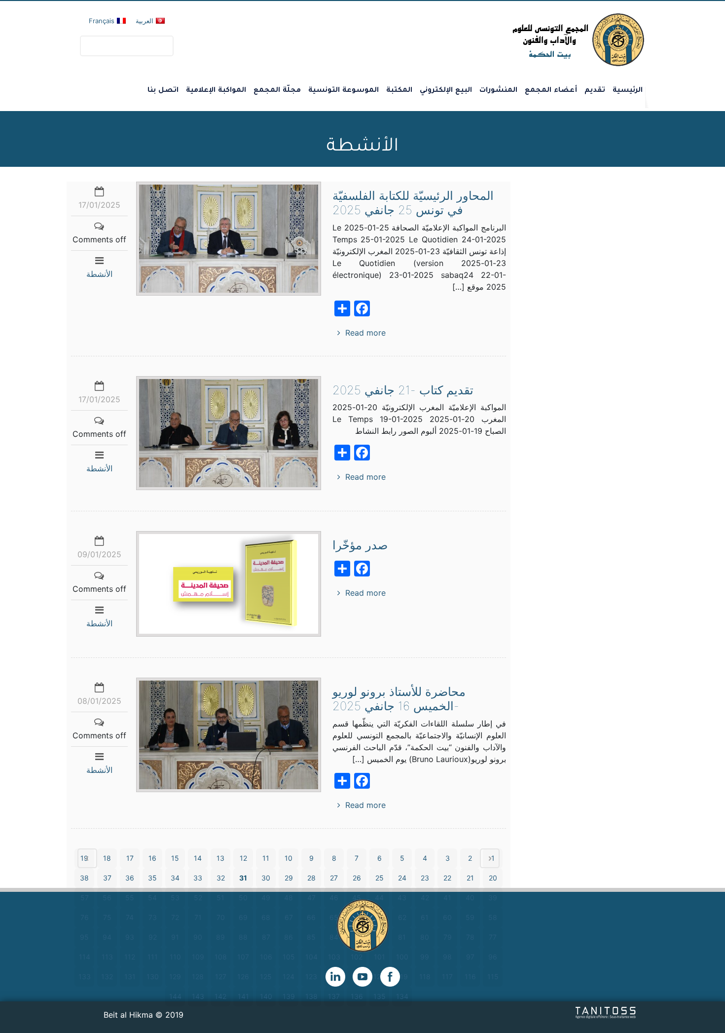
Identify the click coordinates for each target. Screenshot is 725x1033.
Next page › (490, 858)
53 (175, 897)
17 (130, 858)
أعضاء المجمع (551, 91)
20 (493, 878)
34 (175, 878)
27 (334, 878)
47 (311, 897)
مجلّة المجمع (277, 91)
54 (152, 897)
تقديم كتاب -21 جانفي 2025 (402, 390)
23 (425, 878)
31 (243, 878)
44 (379, 897)
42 (425, 897)
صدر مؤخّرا (360, 545)
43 (402, 897)
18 (107, 858)
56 (107, 897)
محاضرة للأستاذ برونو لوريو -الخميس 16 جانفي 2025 (399, 699)
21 (470, 878)
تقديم (594, 91)
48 (288, 897)
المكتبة (399, 91)
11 (265, 858)
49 (265, 897)
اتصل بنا (163, 91)
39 (492, 897)
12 (243, 858)
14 (198, 858)
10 (288, 858)
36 (129, 878)
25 (379, 878)
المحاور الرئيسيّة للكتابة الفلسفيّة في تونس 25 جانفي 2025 (413, 203)
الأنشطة (99, 274)
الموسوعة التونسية (343, 91)
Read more (365, 333)
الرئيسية (628, 91)
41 (447, 897)
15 (175, 858)
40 (470, 897)
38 (84, 878)
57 (84, 897)
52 (198, 897)
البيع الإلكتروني (446, 91)
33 (197, 878)
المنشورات (498, 91)
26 (357, 878)
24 (402, 878)
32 (221, 878)
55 (129, 897)
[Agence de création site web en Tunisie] (606, 1012)
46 (333, 897)
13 (220, 858)
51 (220, 897)
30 (265, 878)
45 (356, 897)
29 (289, 878)
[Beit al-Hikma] (542, 39)
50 (243, 897)
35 (152, 878)
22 (447, 878)
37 (107, 878)
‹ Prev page (87, 858)
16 (152, 858)
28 (311, 878)
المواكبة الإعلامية (216, 91)
